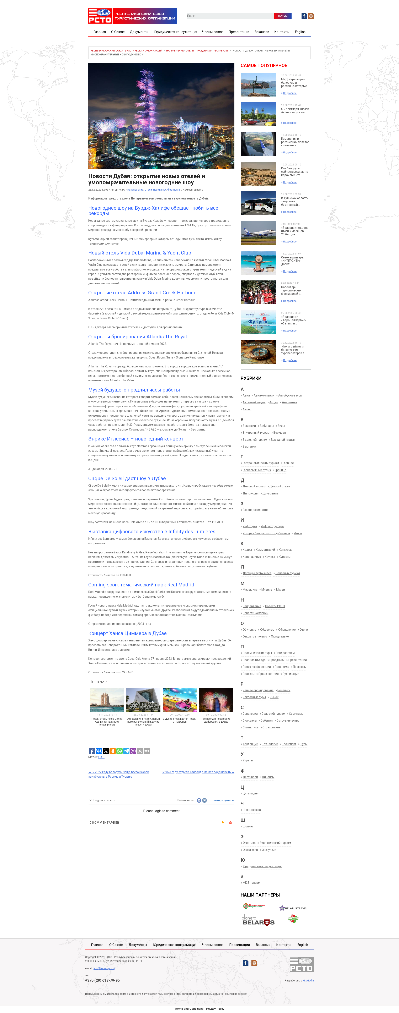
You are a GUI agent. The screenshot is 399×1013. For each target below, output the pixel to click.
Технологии (270, 744)
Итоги (298, 533)
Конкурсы (285, 549)
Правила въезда (254, 660)
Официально (280, 636)
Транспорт (289, 744)
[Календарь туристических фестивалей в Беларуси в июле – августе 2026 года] (258, 292)
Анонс (247, 409)
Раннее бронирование (258, 690)
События (267, 720)
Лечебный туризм (287, 573)
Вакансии (262, 32)
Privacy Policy (215, 1008)
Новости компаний (255, 613)
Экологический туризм (275, 842)
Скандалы (250, 720)
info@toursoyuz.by (104, 968)
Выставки (249, 446)
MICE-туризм (251, 882)
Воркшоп (279, 432)
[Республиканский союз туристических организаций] (132, 15)
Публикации (291, 673)
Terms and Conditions (189, 1008)
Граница (280, 470)
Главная (100, 32)
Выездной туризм (283, 439)
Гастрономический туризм (261, 463)
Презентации (239, 32)
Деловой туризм (254, 486)
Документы (139, 32)
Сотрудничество (288, 720)
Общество (267, 629)
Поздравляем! (285, 653)
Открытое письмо (255, 636)
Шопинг (248, 826)
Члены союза (212, 32)
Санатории (250, 713)
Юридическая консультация (175, 32)
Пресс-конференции (257, 666)
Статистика (251, 727)
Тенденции (250, 744)
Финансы (268, 777)
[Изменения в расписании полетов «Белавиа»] (258, 143)
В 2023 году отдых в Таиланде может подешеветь (198, 772)
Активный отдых (254, 402)
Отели (190, 50)
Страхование (271, 727)
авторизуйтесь (223, 800)
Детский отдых (280, 486)
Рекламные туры (254, 697)
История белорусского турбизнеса (266, 533)
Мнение (266, 589)
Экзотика (249, 842)
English (300, 32)
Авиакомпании (264, 395)
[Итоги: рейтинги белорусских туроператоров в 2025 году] (258, 351)
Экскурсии (269, 850)
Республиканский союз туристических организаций (127, 50)
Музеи (280, 589)
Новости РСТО (275, 606)
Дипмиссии (251, 493)
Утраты (248, 760)
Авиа (246, 395)
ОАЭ (101, 757)
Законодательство (255, 509)
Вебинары (267, 425)
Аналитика (289, 402)
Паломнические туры (257, 653)
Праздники (203, 50)
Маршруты (250, 589)
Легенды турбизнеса (257, 573)
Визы (281, 425)
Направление (175, 50)
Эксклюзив (250, 850)
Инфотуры (250, 526)
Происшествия (269, 673)
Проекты (249, 673)
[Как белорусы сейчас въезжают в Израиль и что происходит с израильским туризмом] (258, 173)
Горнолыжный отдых (257, 470)
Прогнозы (299, 666)
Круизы (270, 556)
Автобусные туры (290, 395)
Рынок (274, 697)
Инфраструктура (272, 526)
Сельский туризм (273, 713)
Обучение (249, 629)
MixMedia (308, 980)
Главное (288, 463)
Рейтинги (283, 690)
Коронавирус (252, 556)
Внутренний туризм (256, 432)
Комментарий (265, 549)
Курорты (285, 556)
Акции (273, 402)
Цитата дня (251, 793)
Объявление (287, 629)
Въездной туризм (255, 439)
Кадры (247, 549)
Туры (303, 744)
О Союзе (118, 32)
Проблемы (282, 666)
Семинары (296, 713)
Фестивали (220, 50)
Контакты (281, 32)
